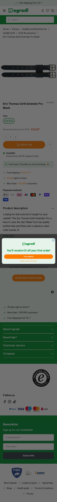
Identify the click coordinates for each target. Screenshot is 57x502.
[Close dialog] (53, 240)
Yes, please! (28, 256)
